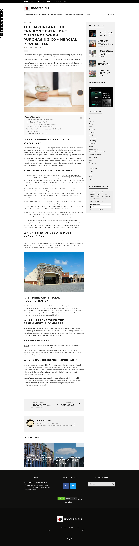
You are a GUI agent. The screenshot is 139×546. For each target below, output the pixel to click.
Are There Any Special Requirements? (39, 126)
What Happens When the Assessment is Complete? (44, 129)
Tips (90, 174)
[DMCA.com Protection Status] (67, 500)
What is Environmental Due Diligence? (39, 119)
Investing (92, 132)
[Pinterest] (1, 24)
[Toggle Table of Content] (80, 117)
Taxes (91, 171)
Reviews (92, 166)
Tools (48, 1)
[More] (1, 34)
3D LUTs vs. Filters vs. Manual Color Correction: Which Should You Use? (105, 33)
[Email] (1, 30)
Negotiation (93, 143)
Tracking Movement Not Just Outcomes (104, 63)
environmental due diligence (40, 393)
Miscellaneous (83, 15)
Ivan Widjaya (29, 47)
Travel (91, 180)
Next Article (70, 402)
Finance (91, 124)
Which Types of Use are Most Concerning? (41, 124)
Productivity (93, 157)
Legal (91, 135)
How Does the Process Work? (36, 122)
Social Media (93, 168)
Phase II (26, 345)
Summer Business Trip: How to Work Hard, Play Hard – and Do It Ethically (105, 53)
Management (56, 15)
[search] (113, 484)
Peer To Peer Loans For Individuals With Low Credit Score (41, 406)
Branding (92, 121)
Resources (92, 163)
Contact (63, 1)
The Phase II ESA (32, 131)
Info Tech (92, 129)
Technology (69, 15)
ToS (77, 527)
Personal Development (97, 152)
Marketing (44, 15)
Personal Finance (95, 155)
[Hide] (0, 37)
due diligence (27, 393)
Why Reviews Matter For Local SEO (65, 405)
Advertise (55, 1)
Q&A (90, 160)
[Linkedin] (1, 17)
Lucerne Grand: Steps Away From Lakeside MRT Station (104, 73)
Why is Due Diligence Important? (37, 133)
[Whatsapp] (1, 27)
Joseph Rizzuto (29, 378)
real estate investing (55, 393)
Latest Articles (35, 1)
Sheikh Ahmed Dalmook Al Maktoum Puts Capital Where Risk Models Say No (105, 43)
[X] (1, 14)
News (91, 146)
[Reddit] (1, 20)
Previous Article (39, 402)
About (26, 1)
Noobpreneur (60, 424)
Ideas (43, 1)
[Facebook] (1, 10)
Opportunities (31, 15)
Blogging (92, 118)
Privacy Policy (67, 527)
